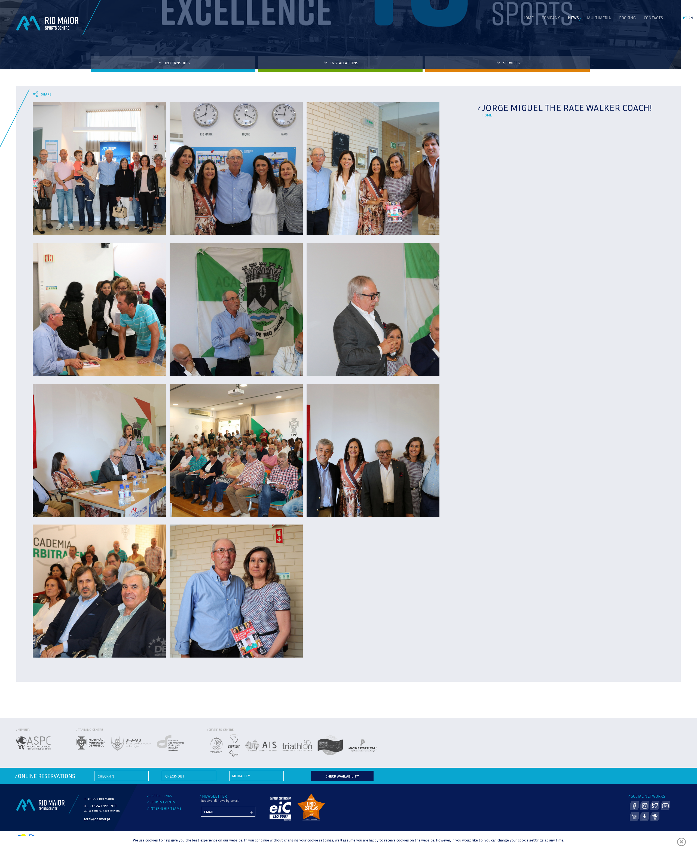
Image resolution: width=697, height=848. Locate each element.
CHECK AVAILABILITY (342, 776)
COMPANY (551, 17)
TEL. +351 (100, 806)
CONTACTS (653, 17)
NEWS (573, 17)
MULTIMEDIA (599, 17)
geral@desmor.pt (97, 819)
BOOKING (627, 17)
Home (487, 115)
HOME (528, 17)
